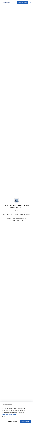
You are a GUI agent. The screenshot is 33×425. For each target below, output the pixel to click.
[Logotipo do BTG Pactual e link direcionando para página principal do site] (6, 2)
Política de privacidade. (9, 414)
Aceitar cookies (25, 421)
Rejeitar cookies (12, 421)
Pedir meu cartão (22, 2)
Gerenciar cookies (9, 417)
